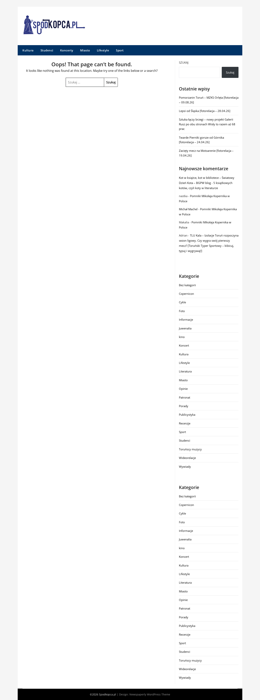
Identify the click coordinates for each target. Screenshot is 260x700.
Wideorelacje (187, 458)
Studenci (47, 50)
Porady (183, 406)
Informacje (186, 319)
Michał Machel (188, 209)
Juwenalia (185, 328)
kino (182, 337)
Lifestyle (103, 50)
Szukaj (183, 62)
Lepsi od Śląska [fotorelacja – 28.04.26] (204, 111)
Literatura (185, 371)
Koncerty (66, 50)
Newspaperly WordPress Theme (149, 694)
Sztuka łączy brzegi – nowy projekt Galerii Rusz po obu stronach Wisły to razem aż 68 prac (207, 124)
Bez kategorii (187, 285)
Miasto (85, 50)
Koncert (184, 345)
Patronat (184, 397)
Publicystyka (187, 414)
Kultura (28, 50)
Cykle (182, 302)
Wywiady (185, 466)
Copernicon (186, 294)
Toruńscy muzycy (190, 449)
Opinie (183, 389)
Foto (182, 311)
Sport (120, 50)
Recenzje (184, 423)
